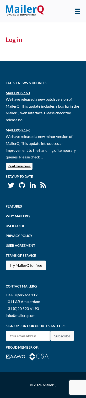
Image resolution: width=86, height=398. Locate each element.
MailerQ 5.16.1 (18, 93)
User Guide (15, 226)
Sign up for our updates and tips (35, 326)
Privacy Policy (19, 236)
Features (14, 206)
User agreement (20, 245)
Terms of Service (21, 255)
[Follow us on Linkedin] (33, 186)
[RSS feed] (43, 186)
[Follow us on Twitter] (11, 186)
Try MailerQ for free (26, 265)
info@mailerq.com (20, 315)
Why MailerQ (18, 216)
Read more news (19, 166)
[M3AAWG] (17, 356)
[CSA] (40, 356)
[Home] (25, 11)
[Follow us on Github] (22, 186)
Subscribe (62, 336)
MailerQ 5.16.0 (18, 130)
